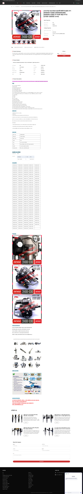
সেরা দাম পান (26, 422)
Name (14, 444)
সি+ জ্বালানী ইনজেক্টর (30, 476)
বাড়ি (11, 6)
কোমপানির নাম (43, 444)
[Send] (81, 493)
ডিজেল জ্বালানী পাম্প (17, 6)
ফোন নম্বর (14, 448)
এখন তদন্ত (64, 55)
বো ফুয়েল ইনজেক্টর (30, 479)
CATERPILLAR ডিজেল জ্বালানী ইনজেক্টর (7, 475)
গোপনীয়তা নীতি (30, 486)
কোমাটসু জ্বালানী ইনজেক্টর (5, 487)
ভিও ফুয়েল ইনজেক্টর (30, 480)
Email (43, 448)
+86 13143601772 (63, 53)
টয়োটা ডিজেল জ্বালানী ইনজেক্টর (6, 483)
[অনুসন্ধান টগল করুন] (73, 3)
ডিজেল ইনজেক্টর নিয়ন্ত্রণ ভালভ (6, 486)
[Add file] (65, 493)
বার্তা (13, 453)
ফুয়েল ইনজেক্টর (30, 482)
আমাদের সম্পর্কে (30, 483)
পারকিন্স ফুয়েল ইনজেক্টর (30, 475)
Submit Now (41, 461)
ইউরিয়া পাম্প (29, 472)
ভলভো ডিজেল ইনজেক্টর (5, 482)
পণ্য (13, 6)
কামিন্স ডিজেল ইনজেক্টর (5, 480)
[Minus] (80, 473)
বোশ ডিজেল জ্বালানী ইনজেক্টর (6, 476)
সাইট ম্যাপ (29, 487)
